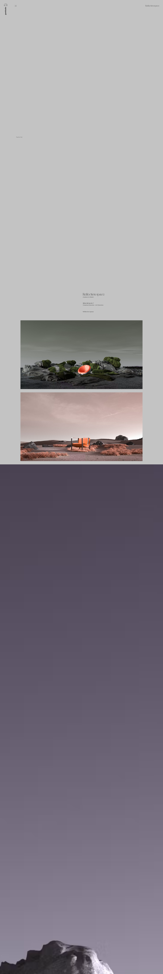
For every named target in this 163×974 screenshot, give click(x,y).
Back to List (19, 137)
